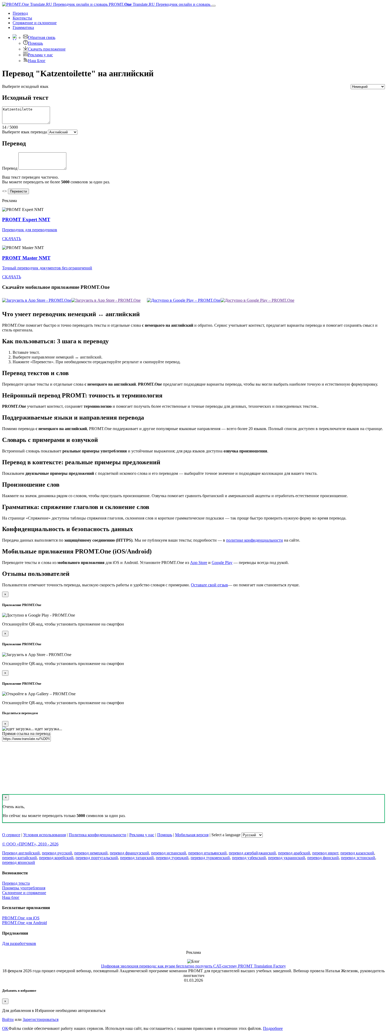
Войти (8, 1019)
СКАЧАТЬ (11, 238)
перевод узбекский (249, 857)
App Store (198, 562)
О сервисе (11, 835)
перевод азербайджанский (252, 853)
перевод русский (57, 853)
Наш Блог (37, 60)
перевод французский (129, 853)
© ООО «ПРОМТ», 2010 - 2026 (30, 844)
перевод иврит (325, 853)
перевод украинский (286, 857)
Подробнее (273, 1028)
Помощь (35, 43)
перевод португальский (97, 857)
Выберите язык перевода (24, 132)
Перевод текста (16, 883)
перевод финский (323, 857)
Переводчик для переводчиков (29, 230)
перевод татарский (137, 857)
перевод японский (18, 862)
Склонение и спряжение (24, 892)
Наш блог (10, 897)
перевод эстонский (358, 857)
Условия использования (44, 835)
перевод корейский (56, 857)
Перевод (20, 13)
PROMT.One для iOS (20, 918)
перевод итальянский (207, 853)
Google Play (222, 562)
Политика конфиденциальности (97, 835)
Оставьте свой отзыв (209, 585)
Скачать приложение (47, 49)
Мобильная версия (192, 835)
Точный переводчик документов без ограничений (47, 268)
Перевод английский (21, 853)
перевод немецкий (91, 853)
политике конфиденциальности (254, 540)
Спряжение (35, 23)
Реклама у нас (40, 55)
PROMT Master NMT (26, 258)
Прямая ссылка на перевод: (26, 733)
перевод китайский (19, 857)
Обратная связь (41, 37)
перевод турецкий (172, 857)
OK (5, 1028)
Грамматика (23, 27)
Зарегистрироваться (40, 1019)
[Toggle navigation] (213, 6)
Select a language (225, 835)
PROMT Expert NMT (26, 219)
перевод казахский (357, 853)
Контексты (22, 18)
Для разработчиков (19, 943)
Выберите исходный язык (25, 86)
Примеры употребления (23, 888)
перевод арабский (294, 853)
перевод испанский (168, 853)
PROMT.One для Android (24, 922)
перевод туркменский (210, 857)
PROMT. (159, 4)
